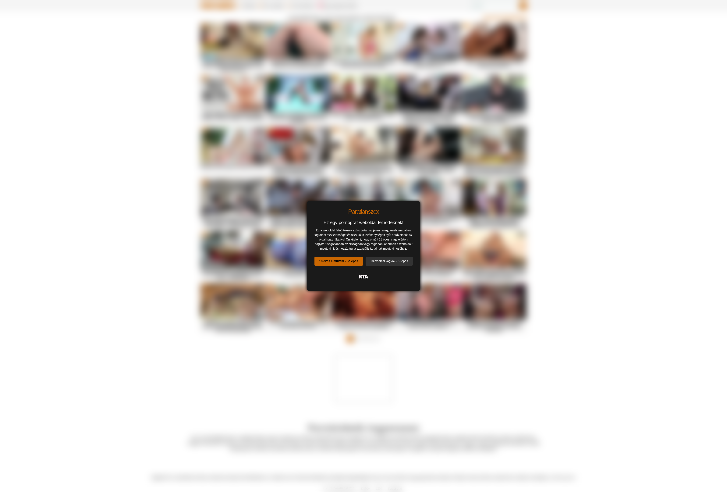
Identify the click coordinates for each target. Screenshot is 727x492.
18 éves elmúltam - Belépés (338, 261)
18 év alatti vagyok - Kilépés (389, 261)
